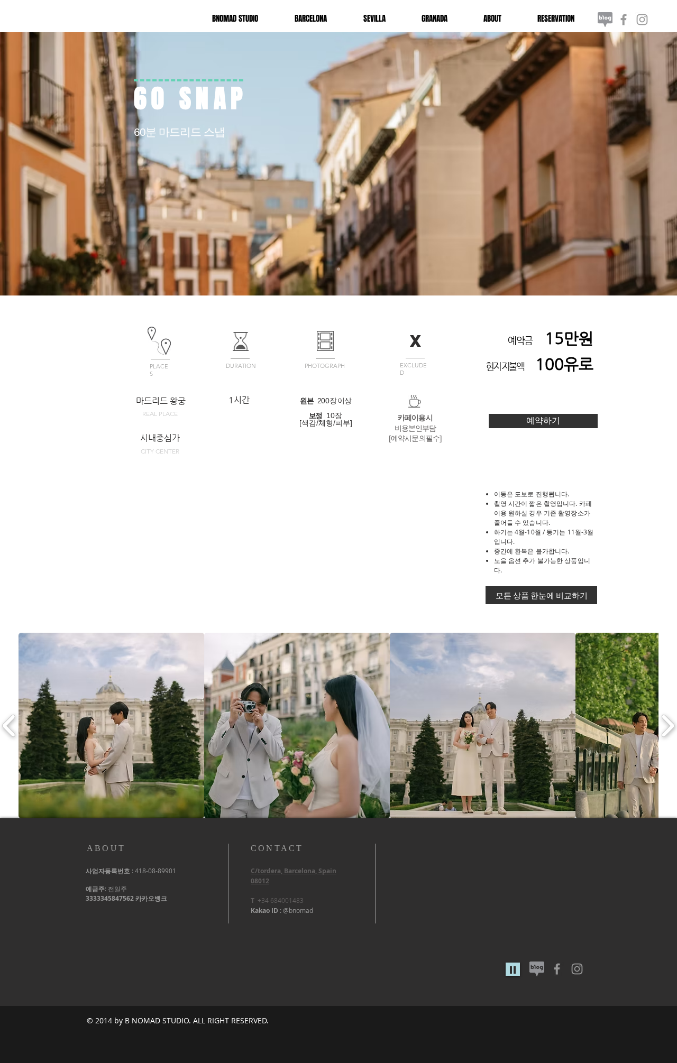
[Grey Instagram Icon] (642, 19)
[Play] (513, 969)
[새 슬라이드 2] (338, 269)
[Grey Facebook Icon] (623, 19)
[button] (111, 725)
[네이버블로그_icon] (605, 19)
